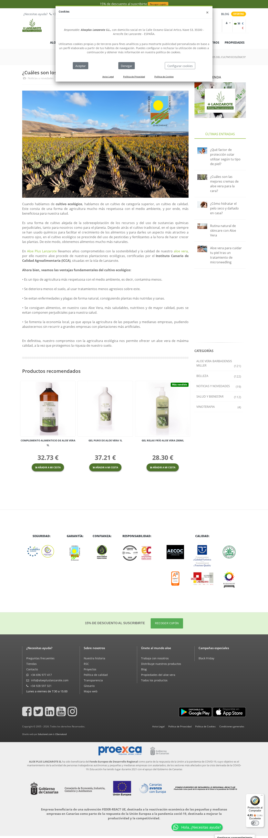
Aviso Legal (108, 76)
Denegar (126, 66)
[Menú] (261, 796)
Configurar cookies (180, 66)
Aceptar (80, 66)
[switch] (255, 823)
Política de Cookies (164, 76)
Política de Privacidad (134, 76)
